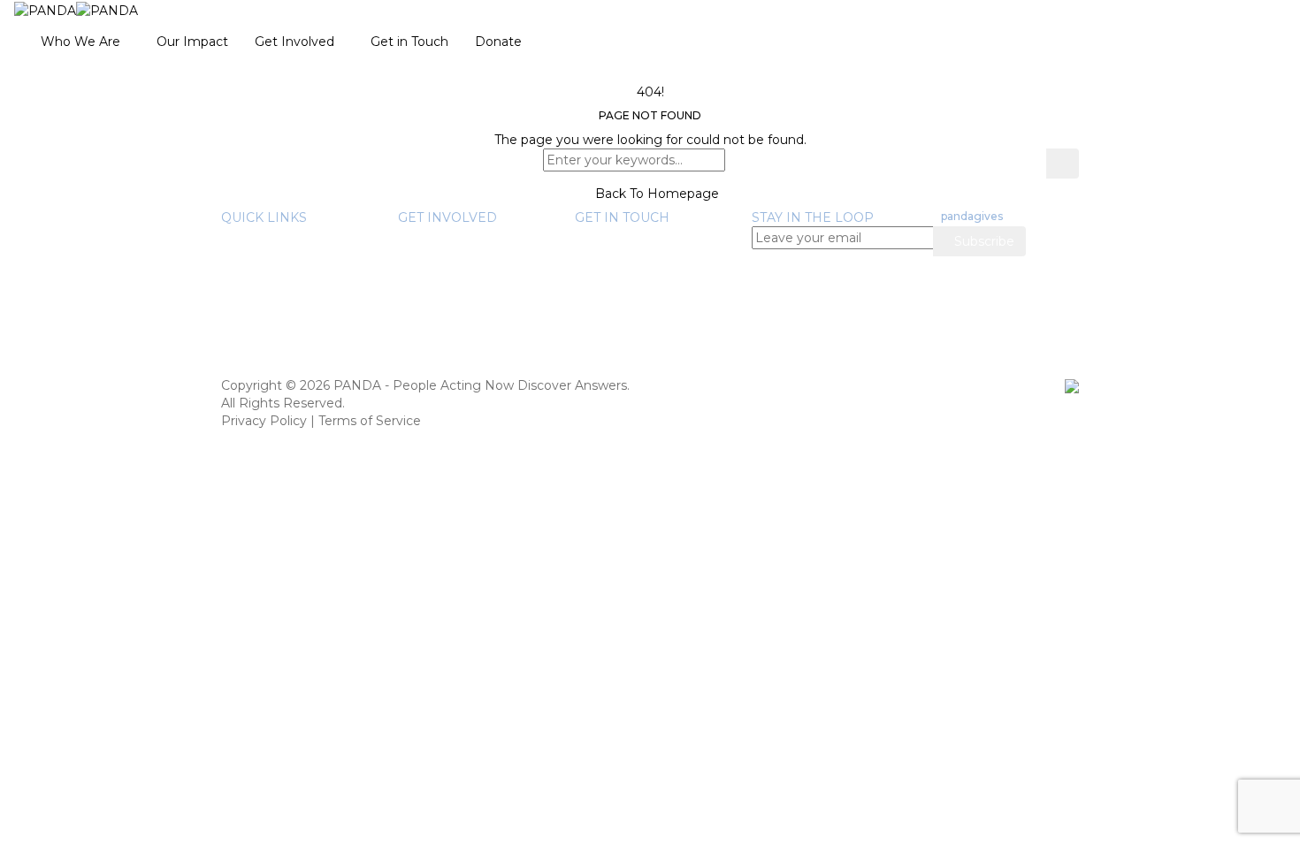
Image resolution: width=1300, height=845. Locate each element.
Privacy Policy (264, 421)
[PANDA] (76, 10)
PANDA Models (481, 288)
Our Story (286, 235)
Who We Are (80, 41)
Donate (498, 41)
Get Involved (294, 41)
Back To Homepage (655, 194)
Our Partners (296, 270)
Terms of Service (369, 421)
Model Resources (310, 359)
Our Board (288, 253)
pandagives (972, 216)
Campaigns (468, 341)
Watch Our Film (305, 306)
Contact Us (609, 315)
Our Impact (192, 41)
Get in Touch (409, 41)
